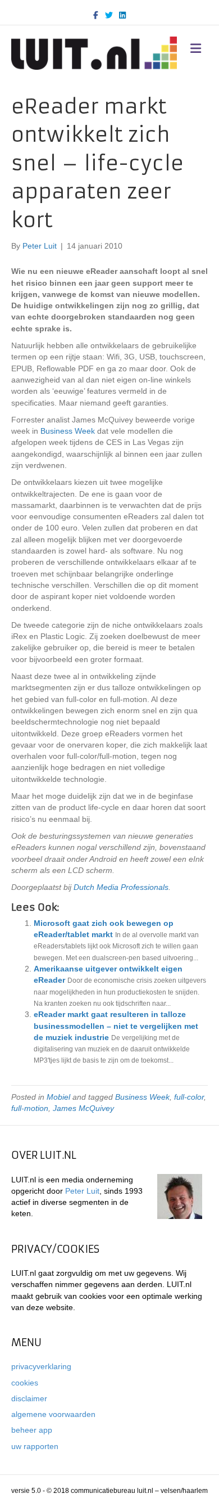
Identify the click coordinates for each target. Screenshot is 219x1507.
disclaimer (29, 1398)
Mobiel (58, 1096)
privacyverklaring (41, 1366)
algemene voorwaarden (53, 1414)
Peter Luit (82, 1190)
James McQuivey (83, 1108)
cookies (24, 1382)
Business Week (142, 1096)
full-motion (29, 1108)
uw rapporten (34, 1446)
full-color (189, 1096)
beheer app (31, 1429)
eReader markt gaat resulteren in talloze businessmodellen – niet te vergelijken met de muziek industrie (116, 1026)
